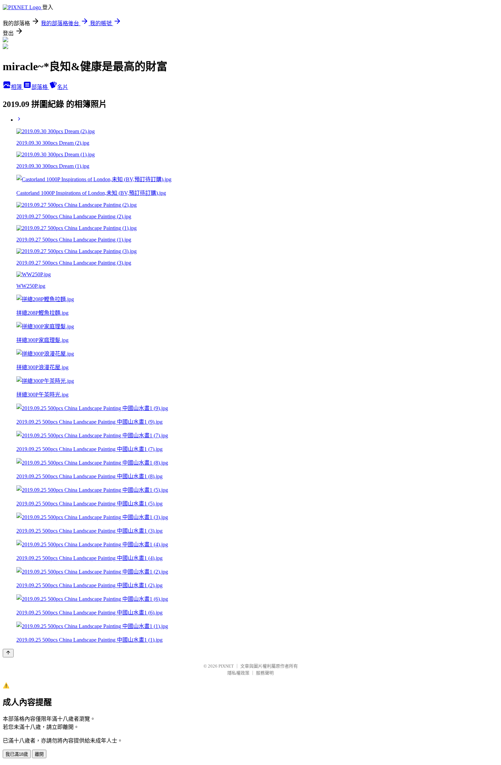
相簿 (17, 87)
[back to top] (8, 653)
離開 (39, 754)
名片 (62, 87)
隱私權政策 (238, 672)
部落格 (40, 87)
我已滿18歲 (16, 754)
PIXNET (226, 666)
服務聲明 (265, 672)
